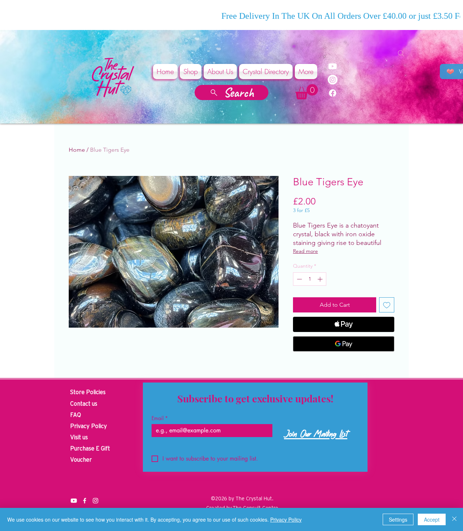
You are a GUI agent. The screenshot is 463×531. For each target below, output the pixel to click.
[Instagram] (332, 80)
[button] (306, 91)
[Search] (401, 53)
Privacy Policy (286, 519)
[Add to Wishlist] (386, 304)
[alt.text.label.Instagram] (95, 500)
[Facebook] (332, 93)
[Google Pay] (343, 343)
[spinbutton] (309, 279)
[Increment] (320, 279)
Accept (431, 519)
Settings (398, 519)
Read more (305, 251)
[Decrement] (298, 279)
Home (77, 149)
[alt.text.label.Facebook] (84, 500)
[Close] (454, 519)
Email (160, 418)
